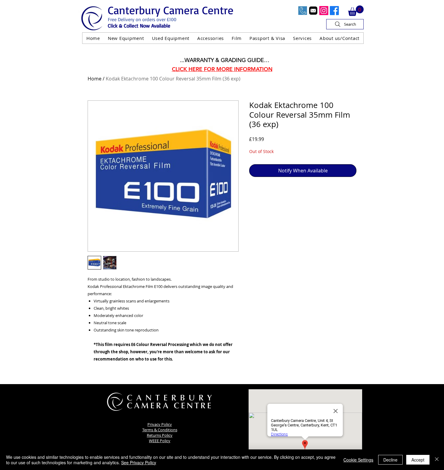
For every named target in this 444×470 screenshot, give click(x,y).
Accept (417, 460)
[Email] (313, 10)
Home (94, 78)
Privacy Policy (159, 424)
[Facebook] (334, 10)
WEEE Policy (159, 440)
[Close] (436, 459)
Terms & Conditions (159, 429)
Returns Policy (159, 435)
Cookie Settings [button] (358, 460)
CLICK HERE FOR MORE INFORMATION (222, 69)
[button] (356, 10)
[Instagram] (323, 10)
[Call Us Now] (302, 10)
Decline (390, 460)
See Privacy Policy (138, 462)
